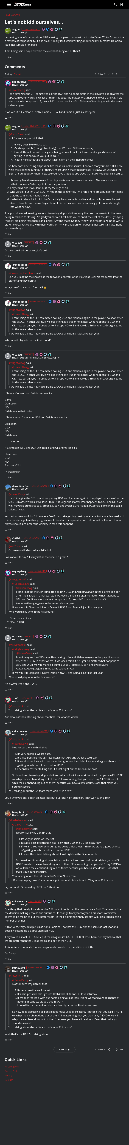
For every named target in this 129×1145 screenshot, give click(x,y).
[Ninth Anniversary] (54, 81)
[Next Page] (116, 74)
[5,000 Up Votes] (69, 731)
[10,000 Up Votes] (50, 242)
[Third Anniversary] (59, 264)
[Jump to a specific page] (121, 74)
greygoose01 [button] (19, 264)
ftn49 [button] (15, 698)
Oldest (18, 74)
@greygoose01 (17, 579)
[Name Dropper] (43, 29)
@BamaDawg (16, 134)
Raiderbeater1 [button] (20, 731)
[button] (8, 31)
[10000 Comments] (45, 242)
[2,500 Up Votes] (61, 29)
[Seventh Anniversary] (52, 29)
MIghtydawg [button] (19, 81)
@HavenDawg (16, 90)
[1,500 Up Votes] (63, 81)
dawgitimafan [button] (20, 486)
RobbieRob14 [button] (19, 901)
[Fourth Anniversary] (60, 731)
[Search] (115, 4)
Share (9, 57)
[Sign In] (121, 4)
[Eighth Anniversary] (55, 812)
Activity (8, 1075)
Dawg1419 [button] (18, 812)
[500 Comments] (56, 29)
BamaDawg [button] (18, 967)
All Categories (12, 1066)
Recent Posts (11, 1071)
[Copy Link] (26, 32)
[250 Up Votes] (53, 901)
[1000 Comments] (57, 538)
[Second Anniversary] (60, 486)
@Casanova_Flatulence (21, 273)
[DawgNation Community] (22, 4)
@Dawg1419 (15, 706)
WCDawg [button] (17, 242)
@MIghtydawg (16, 310)
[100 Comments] (46, 698)
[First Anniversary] (41, 242)
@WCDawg (14, 546)
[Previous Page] (109, 74)
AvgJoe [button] (16, 29)
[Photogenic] (48, 29)
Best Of (9, 1079)
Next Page (64, 1049)
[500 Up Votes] (69, 486)
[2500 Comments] (63, 264)
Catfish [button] (16, 538)
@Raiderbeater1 (18, 820)
